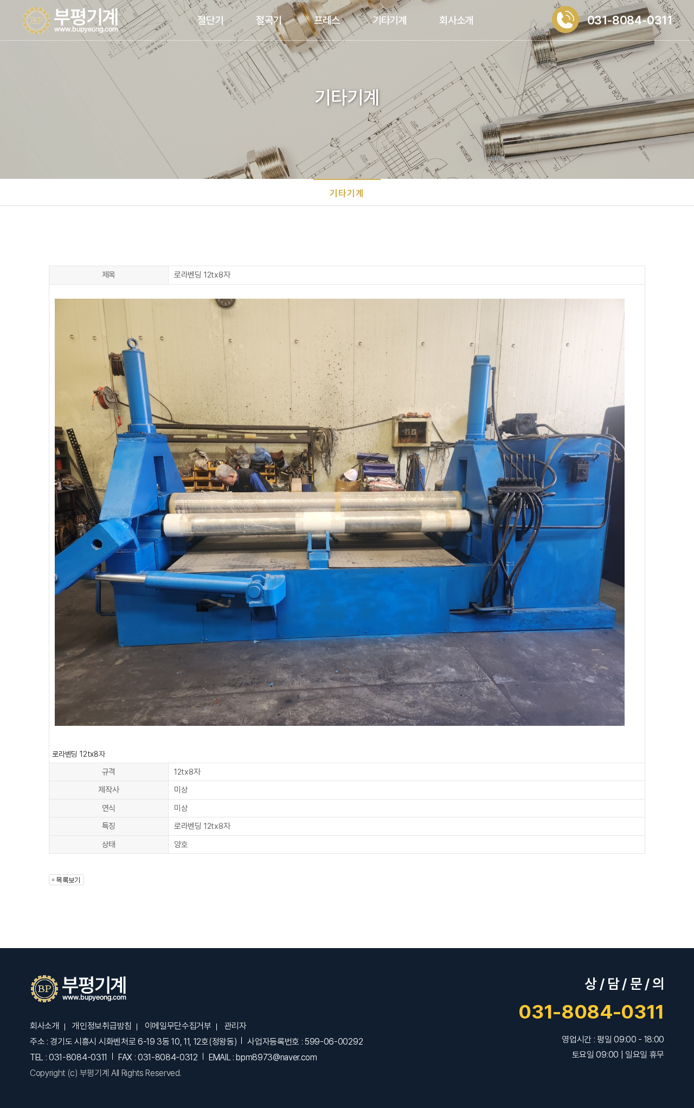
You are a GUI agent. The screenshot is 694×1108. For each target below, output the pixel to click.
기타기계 (389, 20)
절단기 (210, 20)
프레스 (326, 20)
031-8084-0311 (591, 1011)
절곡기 (268, 20)
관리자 (235, 1026)
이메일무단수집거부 (178, 1026)
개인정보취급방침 (101, 1026)
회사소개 (456, 20)
